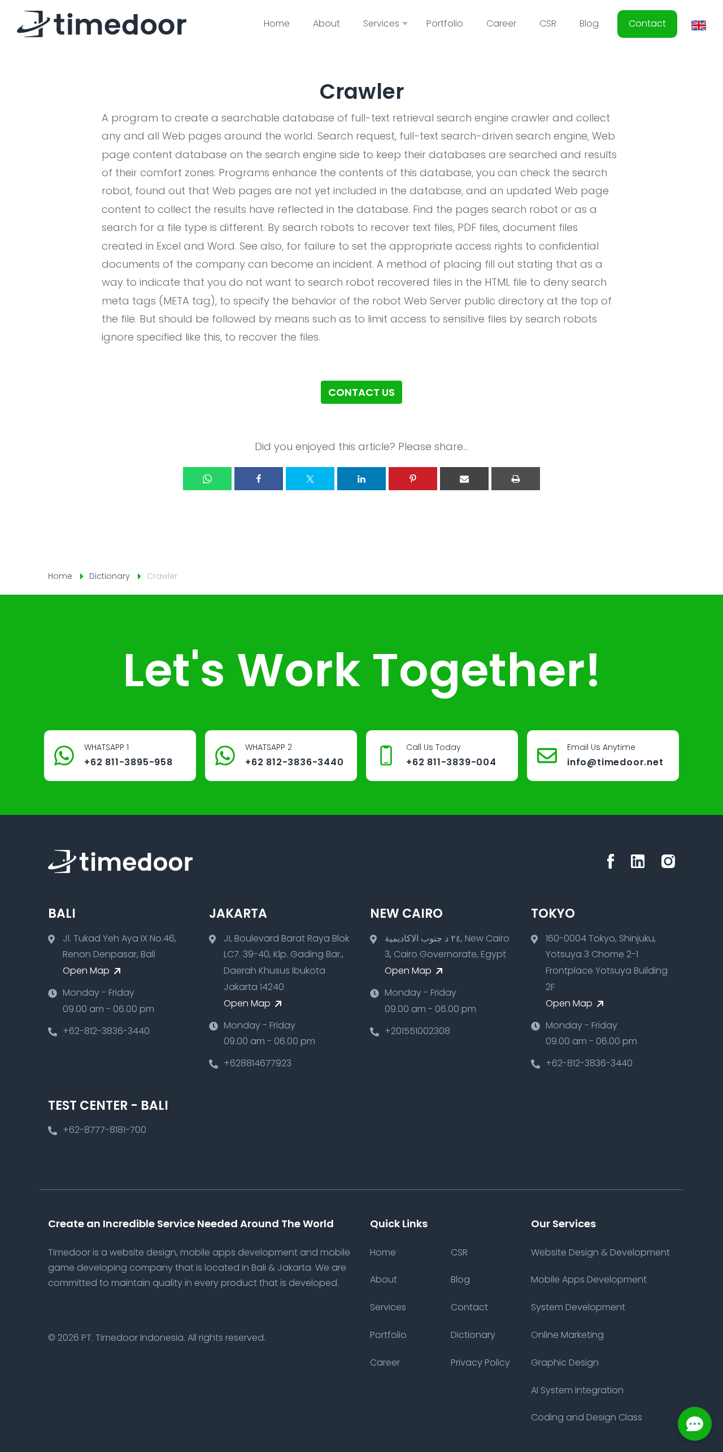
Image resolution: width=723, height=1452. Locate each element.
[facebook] (610, 861)
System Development (578, 1307)
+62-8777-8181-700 (104, 1129)
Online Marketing (567, 1334)
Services (388, 1307)
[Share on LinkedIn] (361, 478)
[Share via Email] (464, 478)
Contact (647, 23)
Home (277, 23)
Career (501, 23)
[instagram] (668, 861)
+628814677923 (257, 1063)
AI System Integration (577, 1390)
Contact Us (361, 392)
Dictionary (109, 576)
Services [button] (381, 23)
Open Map (87, 970)
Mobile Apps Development (589, 1279)
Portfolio (444, 23)
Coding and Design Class (586, 1417)
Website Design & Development (600, 1252)
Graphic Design (565, 1362)
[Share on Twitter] (310, 478)
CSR (547, 23)
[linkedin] (637, 861)
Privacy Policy (480, 1362)
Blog (589, 23)
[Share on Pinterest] (413, 478)
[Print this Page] (515, 478)
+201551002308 (417, 1030)
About (326, 23)
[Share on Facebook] (258, 478)
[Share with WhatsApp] (207, 478)
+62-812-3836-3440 (106, 1030)
